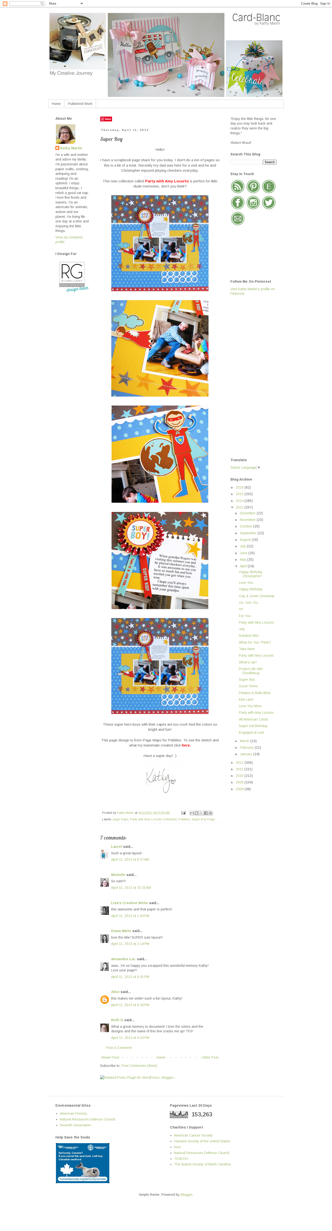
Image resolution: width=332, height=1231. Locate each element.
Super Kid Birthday (253, 726)
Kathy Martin (71, 148)
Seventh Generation (75, 1125)
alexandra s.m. (123, 959)
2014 (240, 501)
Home (56, 104)
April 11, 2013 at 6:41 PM (130, 977)
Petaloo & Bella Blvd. (255, 693)
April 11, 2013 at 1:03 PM (130, 916)
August (246, 540)
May (243, 559)
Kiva (177, 1147)
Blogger (186, 1195)
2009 (240, 782)
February (247, 747)
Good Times (248, 686)
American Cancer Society (193, 1135)
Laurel (116, 847)
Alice (116, 992)
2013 (240, 507)
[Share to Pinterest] (210, 813)
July (243, 546)
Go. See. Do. (249, 602)
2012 (240, 762)
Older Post (210, 1057)
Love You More (250, 706)
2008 (240, 789)
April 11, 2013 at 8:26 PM (130, 1005)
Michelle (118, 875)
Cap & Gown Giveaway (257, 596)
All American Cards (253, 719)
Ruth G (117, 1020)
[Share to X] (201, 813)
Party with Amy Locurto (256, 622)
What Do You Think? (255, 642)
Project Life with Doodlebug (251, 671)
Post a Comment (119, 1048)
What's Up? (248, 662)
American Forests (73, 1113)
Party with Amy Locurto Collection (153, 819)
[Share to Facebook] (205, 813)
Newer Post (110, 1057)
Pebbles (184, 819)
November (248, 520)
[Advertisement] (249, 376)
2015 (240, 494)
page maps (120, 819)
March (245, 741)
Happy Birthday (250, 589)
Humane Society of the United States (202, 1141)
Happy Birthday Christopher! (250, 574)
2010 (240, 776)
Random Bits (249, 635)
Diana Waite (121, 931)
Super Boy (247, 679)
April (244, 566)
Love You (246, 583)
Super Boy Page (203, 819)
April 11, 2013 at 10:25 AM (131, 888)
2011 (240, 769)
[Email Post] (183, 813)
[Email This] (192, 813)
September (249, 533)
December (248, 513)
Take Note (247, 649)
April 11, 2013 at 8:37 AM (130, 859)
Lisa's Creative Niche (129, 903)
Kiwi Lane (246, 699)
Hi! (241, 609)
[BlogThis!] (196, 813)
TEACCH (181, 1159)
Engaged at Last (251, 732)
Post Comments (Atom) (139, 1066)
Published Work (80, 104)
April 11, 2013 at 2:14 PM (130, 944)
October (246, 526)
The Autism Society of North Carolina (202, 1164)
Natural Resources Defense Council (87, 1119)
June (244, 553)
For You (245, 616)
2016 (240, 487)
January (246, 754)
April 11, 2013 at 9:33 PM (130, 1038)
